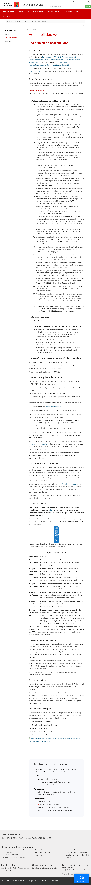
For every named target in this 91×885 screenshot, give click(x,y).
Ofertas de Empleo (41, 850)
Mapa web (8, 41)
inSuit (51, 510)
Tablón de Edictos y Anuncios (15, 857)
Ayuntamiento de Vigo (32, 5)
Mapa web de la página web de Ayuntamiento (53, 807)
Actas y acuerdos (41, 855)
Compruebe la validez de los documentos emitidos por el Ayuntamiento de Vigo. (76, 872)
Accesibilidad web (11, 38)
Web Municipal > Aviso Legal (47, 785)
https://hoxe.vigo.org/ (36, 71)
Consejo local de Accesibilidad (49, 805)
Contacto (42, 881)
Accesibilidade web (44, 802)
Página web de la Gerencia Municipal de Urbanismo (55, 810)
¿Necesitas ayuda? (81, 881)
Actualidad (7, 16)
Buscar (88, 6)
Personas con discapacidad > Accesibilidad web (54, 782)
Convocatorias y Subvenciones (76, 852)
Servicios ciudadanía (35, 11)
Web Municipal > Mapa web (47, 779)
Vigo (20, 11)
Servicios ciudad (54, 11)
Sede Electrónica (76, 2)
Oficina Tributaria (71, 850)
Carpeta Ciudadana (12, 855)
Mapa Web (33, 881)
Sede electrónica (71, 11)
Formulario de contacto (54, 407)
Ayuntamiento (8, 11)
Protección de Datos (19, 881)
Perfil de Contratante (42, 852)
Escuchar (82, 26)
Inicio (8, 21)
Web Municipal (28, 21)
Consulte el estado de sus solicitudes (44, 868)
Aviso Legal (8, 34)
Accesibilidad (53, 881)
